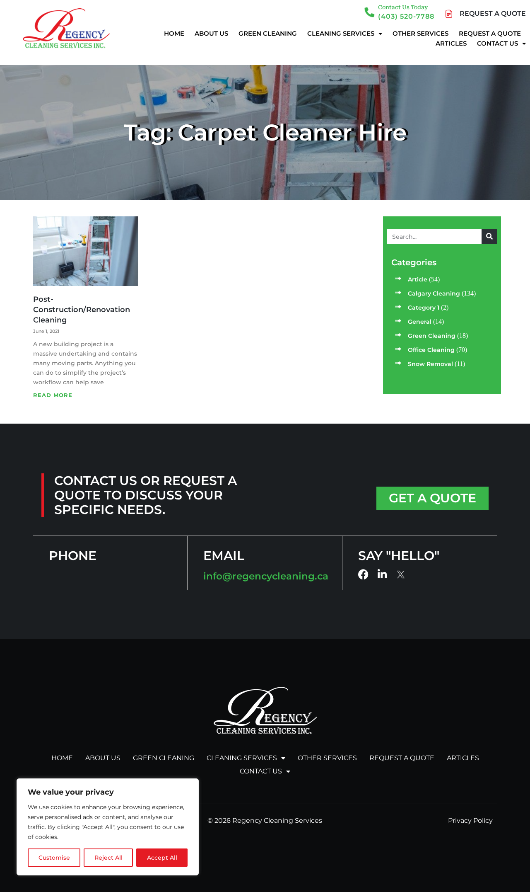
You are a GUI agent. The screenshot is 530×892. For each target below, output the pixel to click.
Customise (54, 857)
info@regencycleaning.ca (265, 576)
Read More (52, 395)
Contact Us (497, 43)
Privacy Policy (470, 820)
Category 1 (423, 307)
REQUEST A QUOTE (493, 13)
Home (174, 33)
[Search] (489, 236)
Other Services (420, 33)
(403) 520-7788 (406, 16)
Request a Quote (490, 33)
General (419, 321)
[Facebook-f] (363, 574)
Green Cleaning (267, 33)
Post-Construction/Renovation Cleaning (81, 310)
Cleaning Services (340, 33)
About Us (211, 33)
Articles (451, 43)
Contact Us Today (403, 7)
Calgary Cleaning (434, 293)
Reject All (108, 857)
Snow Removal (430, 364)
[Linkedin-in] (382, 574)
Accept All (162, 857)
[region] (108, 826)
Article (417, 279)
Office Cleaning (431, 350)
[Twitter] (401, 575)
